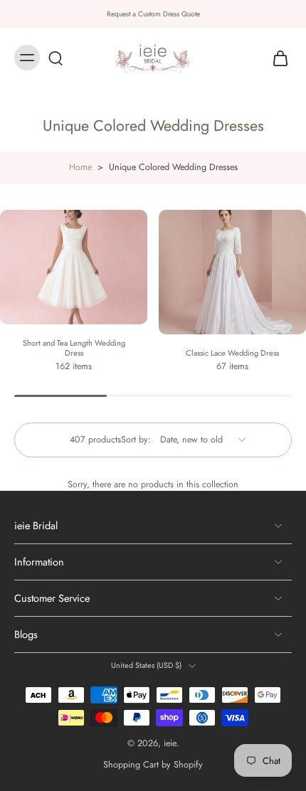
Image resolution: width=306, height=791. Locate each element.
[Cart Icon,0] (276, 57)
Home (80, 167)
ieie (170, 743)
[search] (55, 57)
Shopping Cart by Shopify (153, 764)
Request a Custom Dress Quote (153, 14)
